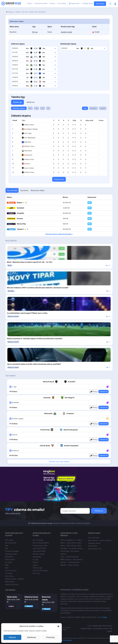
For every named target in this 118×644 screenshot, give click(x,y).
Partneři (109, 631)
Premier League (39, 554)
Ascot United (29, 168)
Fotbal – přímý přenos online (70, 543)
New (27, 57)
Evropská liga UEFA (40, 546)
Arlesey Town (29, 159)
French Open (10, 559)
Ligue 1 (35, 565)
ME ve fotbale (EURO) (41, 543)
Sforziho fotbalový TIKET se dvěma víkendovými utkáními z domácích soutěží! (37, 288)
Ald (44, 73)
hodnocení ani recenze (64, 640)
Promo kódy (92, 546)
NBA (6, 565)
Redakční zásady (86, 628)
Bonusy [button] (52, 3)
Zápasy (11, 12)
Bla (27, 65)
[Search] (110, 4)
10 (42, 108)
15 (36, 108)
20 (30, 108)
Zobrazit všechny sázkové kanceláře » (59, 234)
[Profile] (115, 3)
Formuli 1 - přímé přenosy (69, 562)
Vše (85, 108)
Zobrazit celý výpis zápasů (59, 461)
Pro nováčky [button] (62, 3)
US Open (8, 562)
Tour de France (10, 571)
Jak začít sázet (94, 538)
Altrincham (28, 151)
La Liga (35, 559)
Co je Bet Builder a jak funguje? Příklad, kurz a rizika (27, 313)
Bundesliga (37, 557)
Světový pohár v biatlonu (14, 579)
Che (27, 52)
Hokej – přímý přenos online (70, 546)
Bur (92, 48)
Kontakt (105, 628)
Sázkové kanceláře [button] (41, 3)
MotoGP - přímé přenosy (69, 565)
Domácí (93, 108)
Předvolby (50, 637)
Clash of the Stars (11, 584)
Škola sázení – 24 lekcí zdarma (99, 540)
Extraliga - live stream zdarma (71, 548)
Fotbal (18, 12)
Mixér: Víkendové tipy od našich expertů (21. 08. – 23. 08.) (29, 262)
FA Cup (25, 12)
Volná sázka (12, 597)
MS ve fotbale (38, 540)
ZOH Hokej (9, 540)
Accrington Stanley (31, 129)
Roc (44, 48)
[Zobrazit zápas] (55, 48)
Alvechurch (28, 155)
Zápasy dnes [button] (75, 3)
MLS (6, 568)
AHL (6, 548)
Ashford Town (29, 172)
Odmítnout (31, 637)
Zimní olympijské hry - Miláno (71, 540)
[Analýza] (107, 386)
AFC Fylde (28, 133)
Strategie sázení (87, 3)
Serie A (35, 562)
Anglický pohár (66, 32)
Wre (27, 86)
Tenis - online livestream (69, 557)
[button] (58, 626)
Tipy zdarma (100, 4)
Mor (27, 69)
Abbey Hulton (29, 125)
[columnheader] (16, 120)
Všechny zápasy (19, 108)
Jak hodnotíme (97, 628)
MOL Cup (36, 573)
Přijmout (12, 637)
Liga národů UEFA (39, 548)
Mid (44, 82)
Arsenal (27, 164)
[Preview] (107, 418)
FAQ (110, 628)
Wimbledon (9, 557)
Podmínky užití (97, 625)
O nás (104, 617)
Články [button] (29, 3)
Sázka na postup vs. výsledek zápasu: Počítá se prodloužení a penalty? (34, 338)
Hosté (102, 108)
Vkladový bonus (31, 597)
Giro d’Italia (9, 576)
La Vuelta (8, 573)
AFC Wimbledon (30, 138)
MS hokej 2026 (10, 543)
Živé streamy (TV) (95, 549)
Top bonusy (10, 590)
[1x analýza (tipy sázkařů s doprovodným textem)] (107, 386)
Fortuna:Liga (37, 568)
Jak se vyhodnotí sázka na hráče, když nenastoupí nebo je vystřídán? (34, 364)
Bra (27, 48)
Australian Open (11, 554)
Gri (27, 77)
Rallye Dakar (10, 582)
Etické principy (107, 625)
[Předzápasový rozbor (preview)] (107, 418)
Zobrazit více (59, 179)
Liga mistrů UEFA (39, 551)
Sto (27, 61)
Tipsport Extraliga (11, 551)
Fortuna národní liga (40, 571)
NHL (6, 546)
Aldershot (27, 142)
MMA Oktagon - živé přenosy (71, 559)
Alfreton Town (29, 146)
